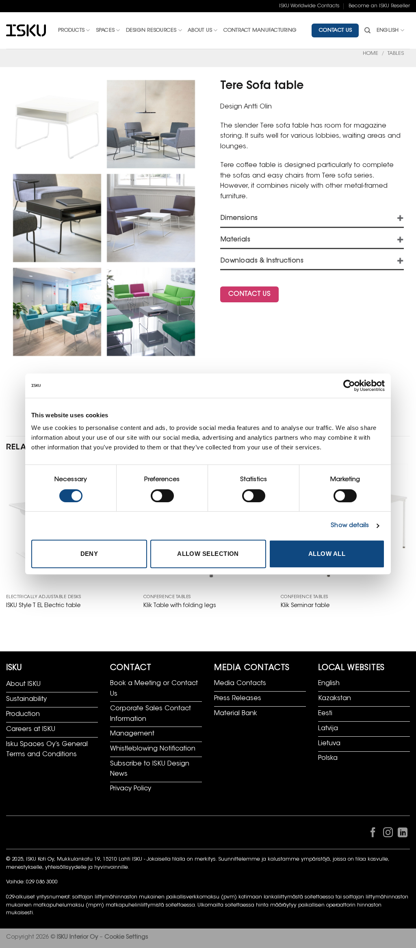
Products (71, 30)
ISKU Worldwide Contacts (309, 6)
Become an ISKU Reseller (379, 6)
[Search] (367, 30)
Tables (396, 53)
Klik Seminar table (305, 606)
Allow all (326, 553)
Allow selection (208, 553)
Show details (350, 526)
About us (200, 30)
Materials (235, 240)
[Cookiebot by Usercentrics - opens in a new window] (349, 386)
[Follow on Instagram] (387, 834)
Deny (89, 553)
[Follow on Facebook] (373, 834)
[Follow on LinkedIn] (402, 834)
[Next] (409, 544)
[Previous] (6, 544)
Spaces (105, 30)
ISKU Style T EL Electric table (43, 606)
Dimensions (239, 218)
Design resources (151, 30)
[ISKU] (26, 30)
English (388, 30)
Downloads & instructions (262, 261)
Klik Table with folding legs (179, 606)
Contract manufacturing (260, 30)
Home (370, 53)
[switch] (162, 495)
